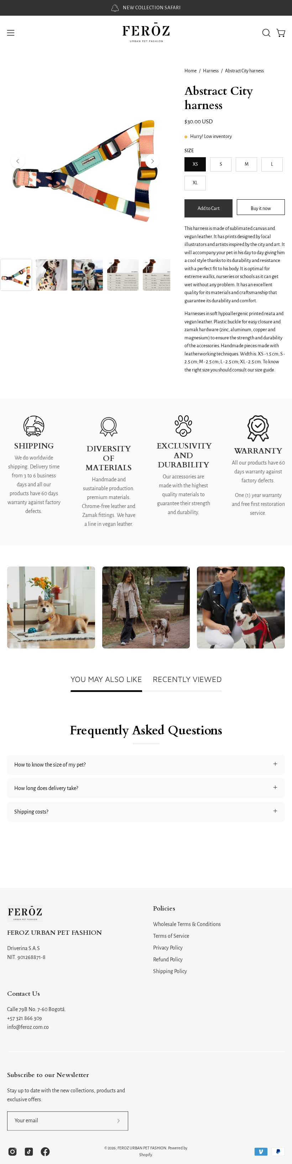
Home (190, 70)
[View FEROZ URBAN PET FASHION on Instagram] (12, 1151)
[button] (266, 33)
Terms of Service (171, 936)
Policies (164, 909)
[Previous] (18, 161)
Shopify (145, 1155)
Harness (211, 70)
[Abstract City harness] (16, 275)
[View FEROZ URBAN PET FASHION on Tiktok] (29, 1151)
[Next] (152, 161)
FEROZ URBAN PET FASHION (54, 933)
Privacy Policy (168, 947)
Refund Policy (168, 959)
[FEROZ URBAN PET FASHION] (146, 33)
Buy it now (261, 208)
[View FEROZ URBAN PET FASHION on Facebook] (45, 1151)
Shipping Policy (170, 971)
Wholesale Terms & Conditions (187, 924)
